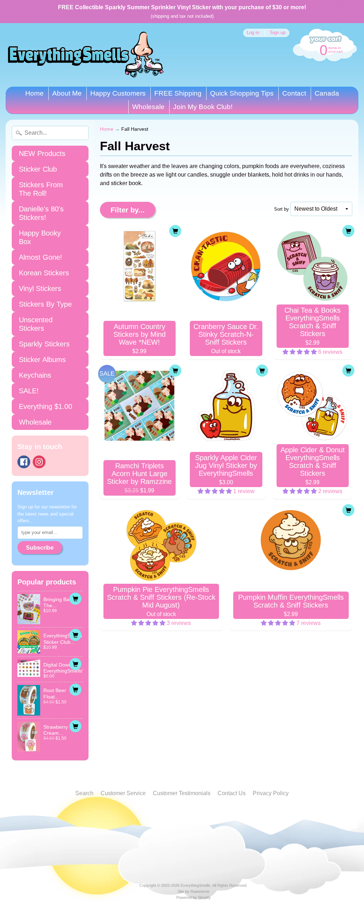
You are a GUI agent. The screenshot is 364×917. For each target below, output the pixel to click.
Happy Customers (118, 93)
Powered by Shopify (193, 897)
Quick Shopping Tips (242, 93)
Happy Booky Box (40, 237)
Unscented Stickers (36, 324)
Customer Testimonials (181, 793)
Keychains (35, 375)
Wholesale (148, 106)
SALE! (29, 391)
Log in (253, 33)
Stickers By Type (45, 304)
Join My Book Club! (202, 106)
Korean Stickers (44, 273)
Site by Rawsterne (193, 891)
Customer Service (123, 793)
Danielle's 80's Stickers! (41, 213)
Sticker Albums (42, 359)
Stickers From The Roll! (41, 189)
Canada (327, 93)
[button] (300, 352)
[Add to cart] (75, 599)
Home (34, 93)
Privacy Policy (271, 793)
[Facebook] (23, 461)
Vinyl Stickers (40, 288)
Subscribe (40, 548)
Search (84, 793)
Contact (294, 93)
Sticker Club (38, 169)
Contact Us (232, 793)
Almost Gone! (40, 257)
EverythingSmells (195, 885)
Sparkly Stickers (44, 344)
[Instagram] (39, 461)
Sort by (281, 209)
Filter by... (128, 210)
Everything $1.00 (45, 406)
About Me (67, 93)
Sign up (277, 33)
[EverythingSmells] (86, 55)
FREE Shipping (178, 93)
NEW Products (42, 153)
